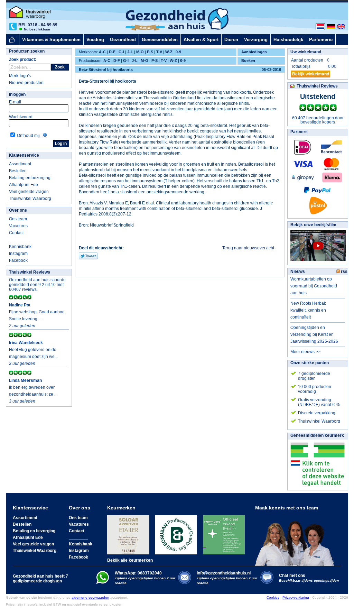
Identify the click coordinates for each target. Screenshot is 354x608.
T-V (159, 52)
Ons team (18, 219)
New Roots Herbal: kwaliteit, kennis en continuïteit (308, 310)
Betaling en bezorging (29, 177)
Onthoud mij (28, 135)
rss (343, 271)
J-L (130, 52)
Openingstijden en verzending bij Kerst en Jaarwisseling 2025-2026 (314, 334)
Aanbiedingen (254, 52)
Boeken (248, 60)
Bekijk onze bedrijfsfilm (313, 224)
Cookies (273, 597)
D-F (112, 52)
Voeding (95, 39)
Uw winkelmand (305, 51)
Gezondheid (123, 39)
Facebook (18, 260)
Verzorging (256, 39)
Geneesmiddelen (160, 39)
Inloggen (17, 94)
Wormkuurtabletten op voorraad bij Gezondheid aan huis (313, 286)
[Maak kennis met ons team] (296, 538)
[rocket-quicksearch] (30, 67)
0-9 (178, 52)
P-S (150, 52)
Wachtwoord (20, 116)
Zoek (60, 67)
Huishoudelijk (288, 39)
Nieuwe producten (26, 82)
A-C (102, 52)
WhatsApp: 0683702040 (138, 573)
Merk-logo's (20, 75)
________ (18, 239)
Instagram (18, 253)
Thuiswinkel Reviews (29, 272)
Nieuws (297, 271)
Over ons (18, 210)
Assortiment (20, 164)
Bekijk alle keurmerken (130, 560)
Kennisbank (20, 246)
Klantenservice (24, 155)
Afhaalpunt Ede (23, 184)
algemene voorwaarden (90, 597)
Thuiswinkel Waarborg (30, 198)
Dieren (231, 39)
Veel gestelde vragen (29, 191)
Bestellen (18, 170)
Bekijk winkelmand (310, 74)
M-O (140, 52)
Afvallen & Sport (201, 39)
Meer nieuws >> (305, 351)
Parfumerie (321, 39)
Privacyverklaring (295, 597)
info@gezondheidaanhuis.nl (227, 578)
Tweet (88, 255)
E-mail (15, 102)
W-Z (169, 52)
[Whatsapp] (102, 582)
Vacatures (18, 225)
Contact (16, 232)
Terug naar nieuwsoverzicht (248, 248)
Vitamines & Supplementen (51, 39)
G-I (121, 52)
